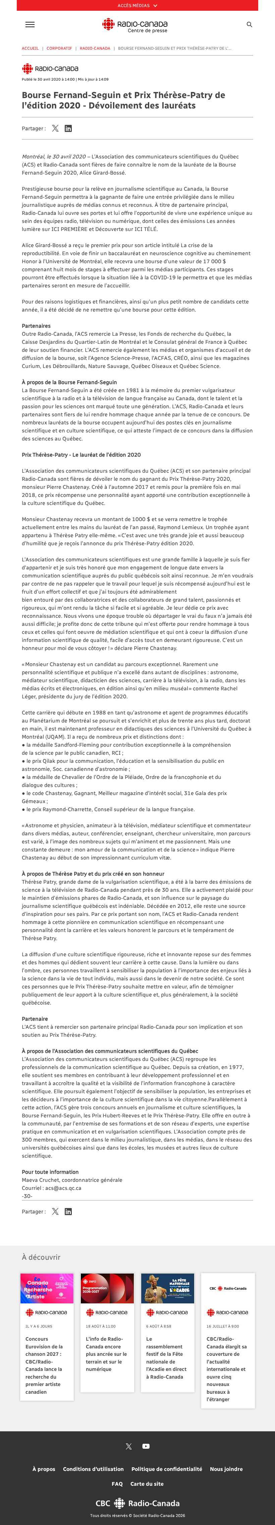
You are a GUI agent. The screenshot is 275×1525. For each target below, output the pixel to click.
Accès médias (134, 5)
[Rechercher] (249, 24)
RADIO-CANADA (95, 48)
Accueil (30, 48)
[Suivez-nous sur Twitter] (129, 1446)
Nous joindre (226, 1469)
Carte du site (147, 1483)
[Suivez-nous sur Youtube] (146, 1446)
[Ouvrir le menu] (29, 23)
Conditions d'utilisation (93, 1469)
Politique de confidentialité (166, 1469)
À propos (44, 1469)
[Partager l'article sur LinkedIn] (68, 128)
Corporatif (59, 48)
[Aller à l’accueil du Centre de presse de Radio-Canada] (134, 25)
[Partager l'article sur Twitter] (55, 128)
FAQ (117, 1483)
